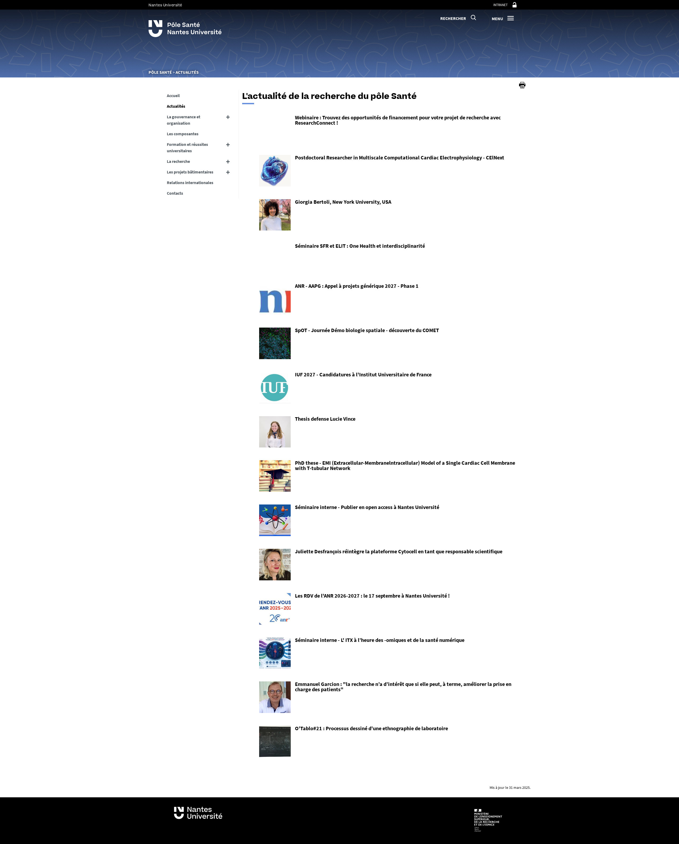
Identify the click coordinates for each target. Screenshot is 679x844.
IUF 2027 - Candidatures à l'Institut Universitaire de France (363, 374)
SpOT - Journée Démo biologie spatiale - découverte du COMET (367, 330)
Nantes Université (165, 5)
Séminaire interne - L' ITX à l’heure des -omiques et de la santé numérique (379, 640)
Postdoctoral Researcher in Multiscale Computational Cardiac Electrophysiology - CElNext (399, 157)
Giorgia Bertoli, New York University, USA (343, 201)
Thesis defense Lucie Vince (325, 418)
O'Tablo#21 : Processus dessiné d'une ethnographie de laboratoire (371, 728)
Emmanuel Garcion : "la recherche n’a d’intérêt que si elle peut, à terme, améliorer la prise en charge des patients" (403, 687)
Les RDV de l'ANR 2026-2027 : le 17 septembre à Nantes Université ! (372, 595)
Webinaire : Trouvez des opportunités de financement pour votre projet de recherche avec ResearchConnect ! (398, 120)
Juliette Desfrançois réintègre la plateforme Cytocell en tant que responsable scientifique (398, 551)
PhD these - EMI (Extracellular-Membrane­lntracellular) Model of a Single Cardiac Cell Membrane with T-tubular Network (405, 465)
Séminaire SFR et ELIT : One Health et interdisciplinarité (360, 245)
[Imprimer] (522, 85)
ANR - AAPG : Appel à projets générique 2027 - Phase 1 (357, 285)
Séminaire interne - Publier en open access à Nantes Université (367, 507)
